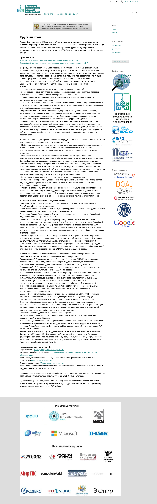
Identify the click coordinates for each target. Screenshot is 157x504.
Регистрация (134, 1)
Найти (136, 13)
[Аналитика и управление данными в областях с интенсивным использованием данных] (122, 90)
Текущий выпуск (72, 14)
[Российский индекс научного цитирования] (124, 176)
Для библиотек (116, 52)
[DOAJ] (124, 187)
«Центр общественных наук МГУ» (49, 350)
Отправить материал (120, 62)
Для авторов (116, 49)
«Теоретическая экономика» (52, 363)
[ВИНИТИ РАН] (124, 210)
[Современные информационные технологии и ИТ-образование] (122, 124)
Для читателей (116, 45)
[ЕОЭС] (122, 133)
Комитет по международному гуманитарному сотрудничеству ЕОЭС (50, 60)
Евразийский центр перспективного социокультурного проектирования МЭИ (54, 63)
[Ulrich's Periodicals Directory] (124, 198)
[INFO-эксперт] (122, 145)
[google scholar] (124, 224)
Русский (114, 32)
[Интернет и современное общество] (122, 161)
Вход (126, 1)
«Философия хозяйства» (42, 360)
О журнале (48, 14)
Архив (60, 14)
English (114, 29)
